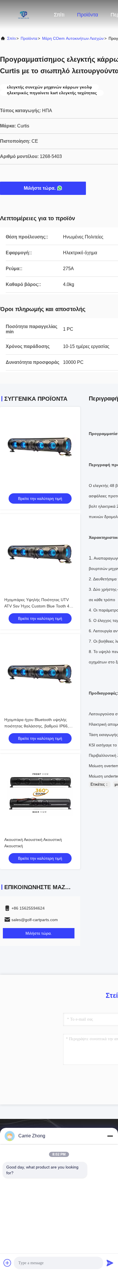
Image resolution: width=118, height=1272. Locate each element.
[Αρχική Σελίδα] (23, 14)
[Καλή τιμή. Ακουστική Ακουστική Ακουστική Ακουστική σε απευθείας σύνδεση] (40, 794)
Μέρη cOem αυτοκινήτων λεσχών (73, 38)
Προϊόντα (87, 15)
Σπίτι (59, 15)
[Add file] (7, 1262)
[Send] (110, 1262)
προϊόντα (29, 38)
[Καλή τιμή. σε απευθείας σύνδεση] (40, 447)
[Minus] (110, 1135)
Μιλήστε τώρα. (40, 188)
